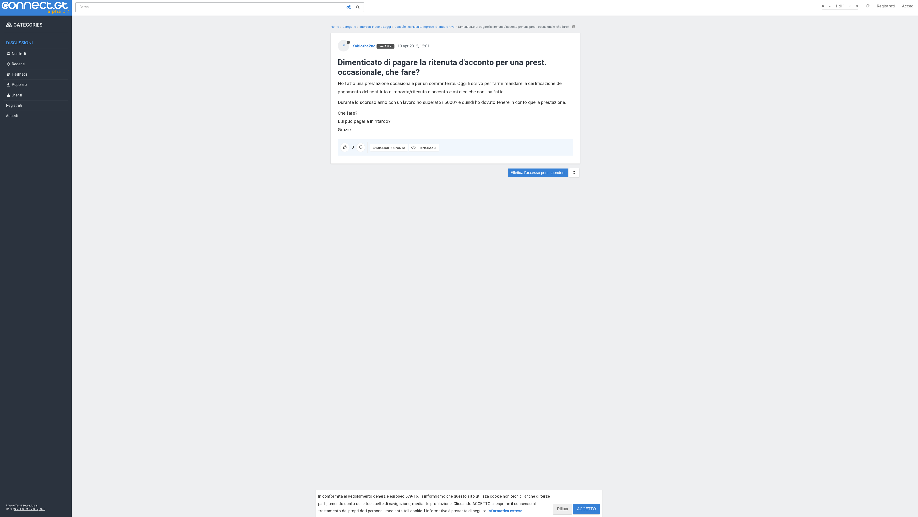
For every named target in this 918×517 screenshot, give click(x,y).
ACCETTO (586, 509)
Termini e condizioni (27, 505)
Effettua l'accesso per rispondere (538, 173)
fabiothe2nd (364, 46)
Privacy (10, 505)
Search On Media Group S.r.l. (29, 509)
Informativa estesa (504, 510)
